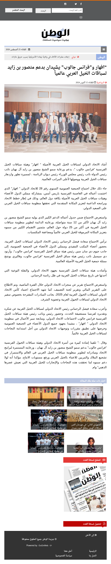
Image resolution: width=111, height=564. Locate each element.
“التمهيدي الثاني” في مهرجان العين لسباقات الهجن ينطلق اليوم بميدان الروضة (86, 428)
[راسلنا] (81, 17)
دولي (77, 57)
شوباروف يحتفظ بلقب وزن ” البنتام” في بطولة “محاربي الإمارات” (48, 426)
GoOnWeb (43, 546)
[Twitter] (75, 4)
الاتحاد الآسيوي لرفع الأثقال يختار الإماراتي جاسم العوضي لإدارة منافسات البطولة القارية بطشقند (47, 405)
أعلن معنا (68, 551)
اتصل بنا (93, 556)
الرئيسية (93, 551)
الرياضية (100, 83)
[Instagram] (65, 4)
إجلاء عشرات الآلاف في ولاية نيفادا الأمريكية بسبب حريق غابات (44, 57)
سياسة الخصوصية (63, 556)
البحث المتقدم (18, 10)
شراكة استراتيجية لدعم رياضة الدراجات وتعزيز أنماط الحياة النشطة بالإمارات (85, 405)
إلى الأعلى (90, 535)
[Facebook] (81, 4)
